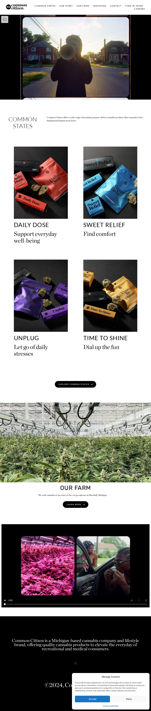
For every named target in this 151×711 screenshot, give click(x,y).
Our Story (66, 6)
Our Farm (83, 6)
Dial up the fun (101, 346)
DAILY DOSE (31, 224)
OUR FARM (75, 487)
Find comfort (99, 233)
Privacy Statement (110, 706)
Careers (139, 9)
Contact (116, 6)
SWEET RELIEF (104, 224)
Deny (129, 699)
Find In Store (134, 6)
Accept (92, 699)
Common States (45, 6)
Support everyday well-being (35, 237)
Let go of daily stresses (31, 350)
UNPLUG (26, 338)
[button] (75, 663)
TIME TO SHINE (105, 338)
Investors (99, 6)
